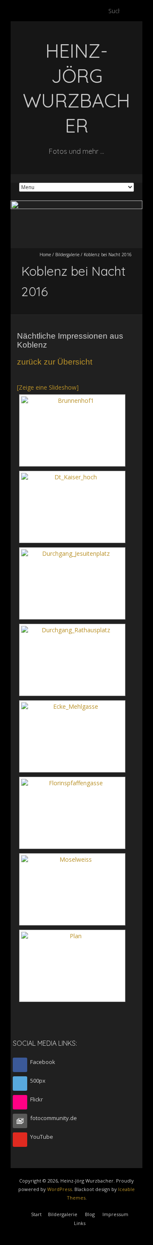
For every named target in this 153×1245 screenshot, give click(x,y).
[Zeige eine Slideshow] (48, 387)
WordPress (59, 1189)
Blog (90, 1214)
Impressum (115, 1214)
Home (45, 254)
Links (79, 1223)
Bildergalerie (67, 254)
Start (36, 1214)
